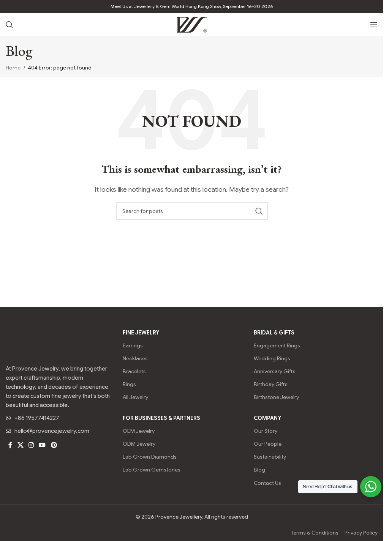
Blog (259, 469)
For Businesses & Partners (161, 418)
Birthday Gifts (271, 384)
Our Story (265, 430)
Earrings (133, 345)
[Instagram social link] (31, 445)
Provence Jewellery (178, 516)
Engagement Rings (277, 345)
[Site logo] (192, 24)
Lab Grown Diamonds (150, 456)
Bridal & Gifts (274, 332)
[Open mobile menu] (373, 24)
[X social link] (20, 445)
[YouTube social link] (42, 445)
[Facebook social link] (10, 445)
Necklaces (135, 358)
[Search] (9, 24)
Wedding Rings (272, 358)
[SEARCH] (259, 211)
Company (267, 418)
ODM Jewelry (139, 443)
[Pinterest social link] (53, 445)
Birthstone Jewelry (276, 397)
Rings (129, 384)
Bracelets (134, 371)
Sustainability (270, 456)
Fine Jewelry (141, 332)
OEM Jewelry (139, 430)
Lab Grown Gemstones (151, 469)
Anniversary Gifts (275, 371)
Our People (267, 443)
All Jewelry (135, 397)
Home (13, 67)
